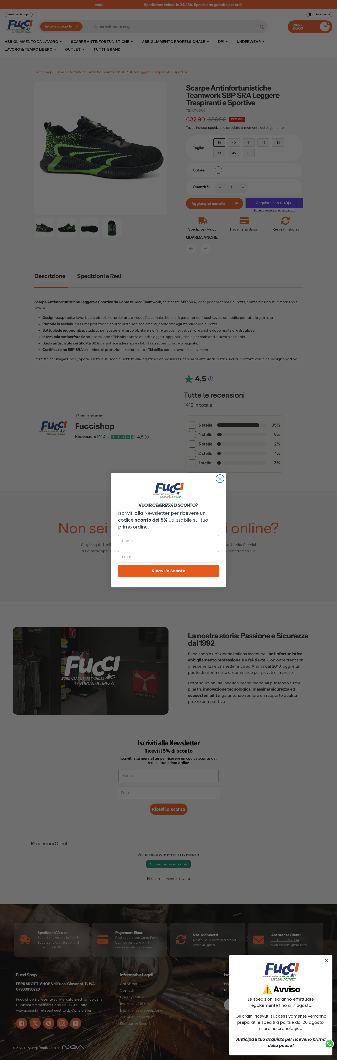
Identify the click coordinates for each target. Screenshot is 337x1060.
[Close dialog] (220, 479)
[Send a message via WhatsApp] (329, 1043)
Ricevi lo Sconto (168, 571)
